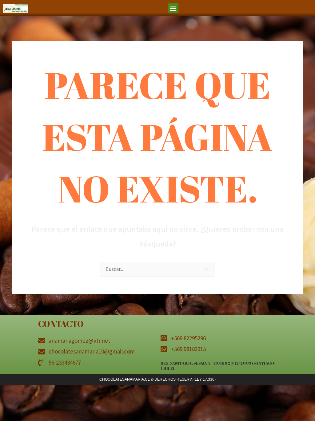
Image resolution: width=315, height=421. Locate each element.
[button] (173, 8)
